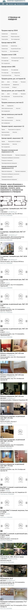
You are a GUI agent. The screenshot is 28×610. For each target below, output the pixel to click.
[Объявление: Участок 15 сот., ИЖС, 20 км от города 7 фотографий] (13, 555)
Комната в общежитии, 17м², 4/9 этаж (12, 353)
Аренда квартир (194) (8, 42)
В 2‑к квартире (5, 60)
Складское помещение (7, 160)
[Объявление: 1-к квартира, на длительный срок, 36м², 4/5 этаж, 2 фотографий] (7, 278)
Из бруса (14, 87)
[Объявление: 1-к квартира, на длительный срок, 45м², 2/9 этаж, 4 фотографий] (7, 302)
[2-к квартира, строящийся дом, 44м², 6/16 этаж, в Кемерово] (7, 207)
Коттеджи (15, 81)
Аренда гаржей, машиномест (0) (12, 138)
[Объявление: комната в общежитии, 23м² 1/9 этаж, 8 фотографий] (13, 394)
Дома (3, 81)
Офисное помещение (7, 155)
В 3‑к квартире (15, 60)
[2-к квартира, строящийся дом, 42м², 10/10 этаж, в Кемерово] (7, 254)
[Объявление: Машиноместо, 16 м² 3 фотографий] (13, 577)
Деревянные (16, 84)
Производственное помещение (9, 163)
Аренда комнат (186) (8, 66)
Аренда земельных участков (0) (11, 114)
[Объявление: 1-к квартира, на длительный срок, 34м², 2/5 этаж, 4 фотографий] (7, 327)
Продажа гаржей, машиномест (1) (12, 126)
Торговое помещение (20, 155)
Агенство (18, 108)
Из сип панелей (5, 87)
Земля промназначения (7, 108)
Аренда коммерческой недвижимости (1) (9, 167)
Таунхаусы (23, 81)
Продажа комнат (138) (8, 54)
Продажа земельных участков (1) (12, 102)
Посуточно (4, 51)
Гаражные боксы (5, 132)
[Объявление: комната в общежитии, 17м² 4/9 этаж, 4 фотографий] (13, 351)
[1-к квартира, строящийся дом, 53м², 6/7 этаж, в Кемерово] (7, 230)
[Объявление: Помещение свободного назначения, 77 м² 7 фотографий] (13, 600)
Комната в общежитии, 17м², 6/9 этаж (12, 375)
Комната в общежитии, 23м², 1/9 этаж (12, 396)
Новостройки (5, 39)
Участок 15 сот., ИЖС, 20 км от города (12, 557)
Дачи (8, 81)
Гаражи (3, 129)
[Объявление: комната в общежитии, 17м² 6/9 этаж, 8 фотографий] (13, 373)
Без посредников (15, 39)
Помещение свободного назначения (10, 157)
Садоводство (10, 105)
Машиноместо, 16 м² (6, 578)
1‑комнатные (5, 33)
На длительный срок (16, 48)
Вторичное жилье (15, 36)
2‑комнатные (14, 33)
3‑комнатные (5, 36)
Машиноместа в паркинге (14, 129)
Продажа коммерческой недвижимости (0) (9, 151)
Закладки (11, 4)
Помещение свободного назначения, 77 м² (13, 601)
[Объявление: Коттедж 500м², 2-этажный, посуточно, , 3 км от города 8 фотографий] (7, 509)
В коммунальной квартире (17, 57)
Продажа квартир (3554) (9, 30)
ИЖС (3, 105)
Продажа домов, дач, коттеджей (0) (13, 78)
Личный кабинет (21, 4)
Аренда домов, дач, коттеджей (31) (13, 90)
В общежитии (5, 57)
